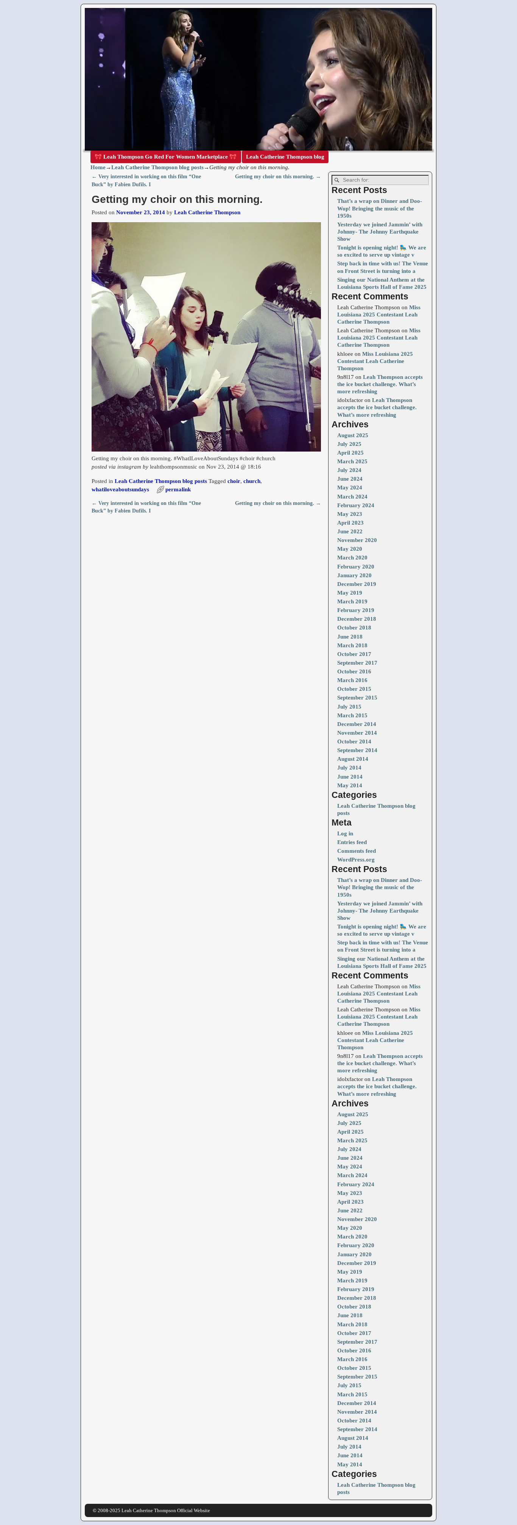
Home (98, 167)
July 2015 (349, 707)
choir (233, 481)
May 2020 (349, 549)
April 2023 (350, 523)
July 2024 (349, 470)
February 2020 (355, 567)
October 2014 (354, 741)
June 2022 (350, 531)
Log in (345, 833)
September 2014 (357, 750)
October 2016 (354, 671)
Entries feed (352, 842)
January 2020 (354, 575)
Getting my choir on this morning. (278, 176)
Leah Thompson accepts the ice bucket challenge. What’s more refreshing (380, 384)
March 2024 (352, 497)
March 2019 (352, 601)
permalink (178, 489)
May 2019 (349, 593)
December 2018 (356, 619)
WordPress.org (356, 860)
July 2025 (349, 444)
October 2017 (354, 654)
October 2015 (354, 689)
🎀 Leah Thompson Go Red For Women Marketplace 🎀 (166, 157)
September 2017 (357, 663)
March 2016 (352, 680)
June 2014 (350, 777)
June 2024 (350, 479)
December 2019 (356, 584)
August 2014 (352, 759)
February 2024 (355, 505)
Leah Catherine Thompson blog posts (157, 167)
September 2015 (357, 698)
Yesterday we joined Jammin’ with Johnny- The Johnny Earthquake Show (379, 231)
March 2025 (352, 461)
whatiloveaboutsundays (120, 489)
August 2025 (352, 435)
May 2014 (349, 785)
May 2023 (349, 514)
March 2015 (352, 715)
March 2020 (352, 558)
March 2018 (352, 645)
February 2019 (355, 610)
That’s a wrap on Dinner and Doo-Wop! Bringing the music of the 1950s (379, 208)
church (251, 481)
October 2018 (354, 628)
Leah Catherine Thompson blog (285, 157)
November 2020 (357, 540)
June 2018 (350, 637)
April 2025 (350, 453)
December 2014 (356, 724)
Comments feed (356, 851)
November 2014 (357, 733)
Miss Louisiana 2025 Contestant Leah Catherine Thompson (378, 314)
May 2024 (349, 487)
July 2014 (349, 768)
